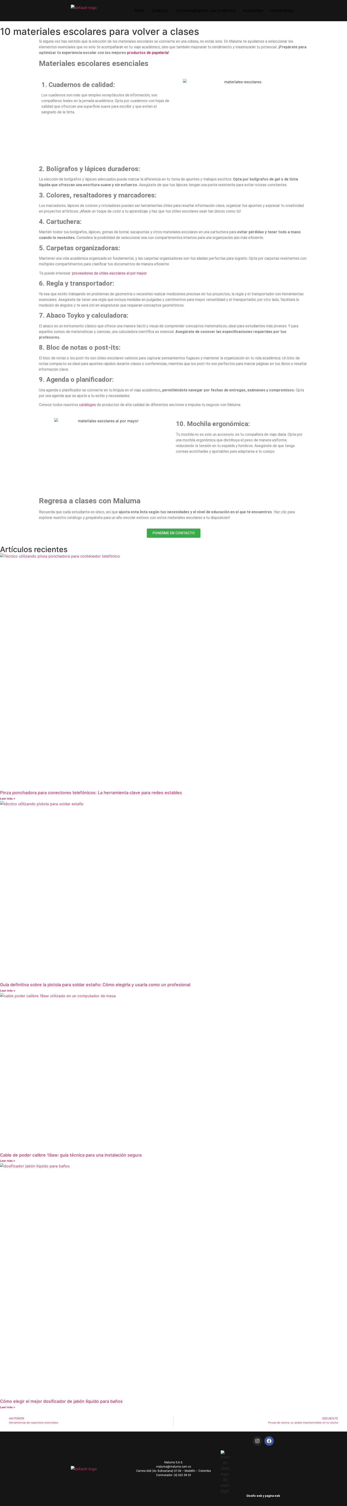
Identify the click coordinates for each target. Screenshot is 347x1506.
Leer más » (7, 798)
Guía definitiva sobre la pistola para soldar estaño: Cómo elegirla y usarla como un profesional (95, 984)
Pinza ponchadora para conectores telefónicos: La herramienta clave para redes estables (91, 792)
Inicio (139, 10)
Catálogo (160, 10)
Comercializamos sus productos (206, 10)
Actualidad (253, 10)
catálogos (87, 404)
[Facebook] (269, 1441)
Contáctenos (282, 10)
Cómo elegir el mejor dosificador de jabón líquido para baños (61, 1401)
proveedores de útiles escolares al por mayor (109, 273)
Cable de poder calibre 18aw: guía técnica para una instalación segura (71, 1155)
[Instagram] (257, 1441)
